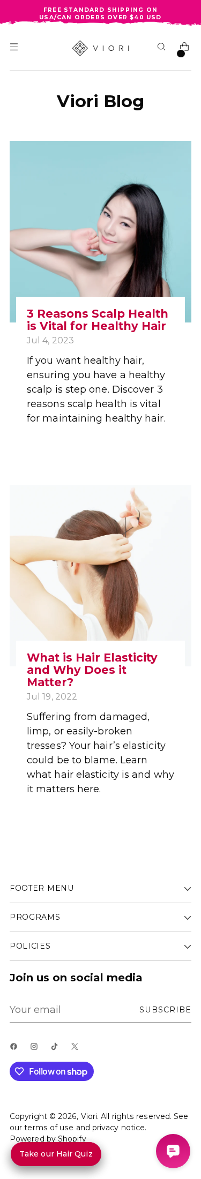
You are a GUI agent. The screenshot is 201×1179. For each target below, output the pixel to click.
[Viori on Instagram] (36, 1049)
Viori (89, 1116)
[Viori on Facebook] (16, 1049)
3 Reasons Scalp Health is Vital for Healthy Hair (97, 320)
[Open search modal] (163, 48)
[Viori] (100, 48)
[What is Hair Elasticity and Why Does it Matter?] (100, 575)
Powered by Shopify (48, 1139)
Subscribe (165, 1010)
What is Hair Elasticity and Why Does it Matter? (92, 670)
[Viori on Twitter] (77, 1049)
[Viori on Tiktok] (56, 1049)
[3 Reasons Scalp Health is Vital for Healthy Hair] (100, 231)
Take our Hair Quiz (56, 1154)
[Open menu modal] (15, 48)
